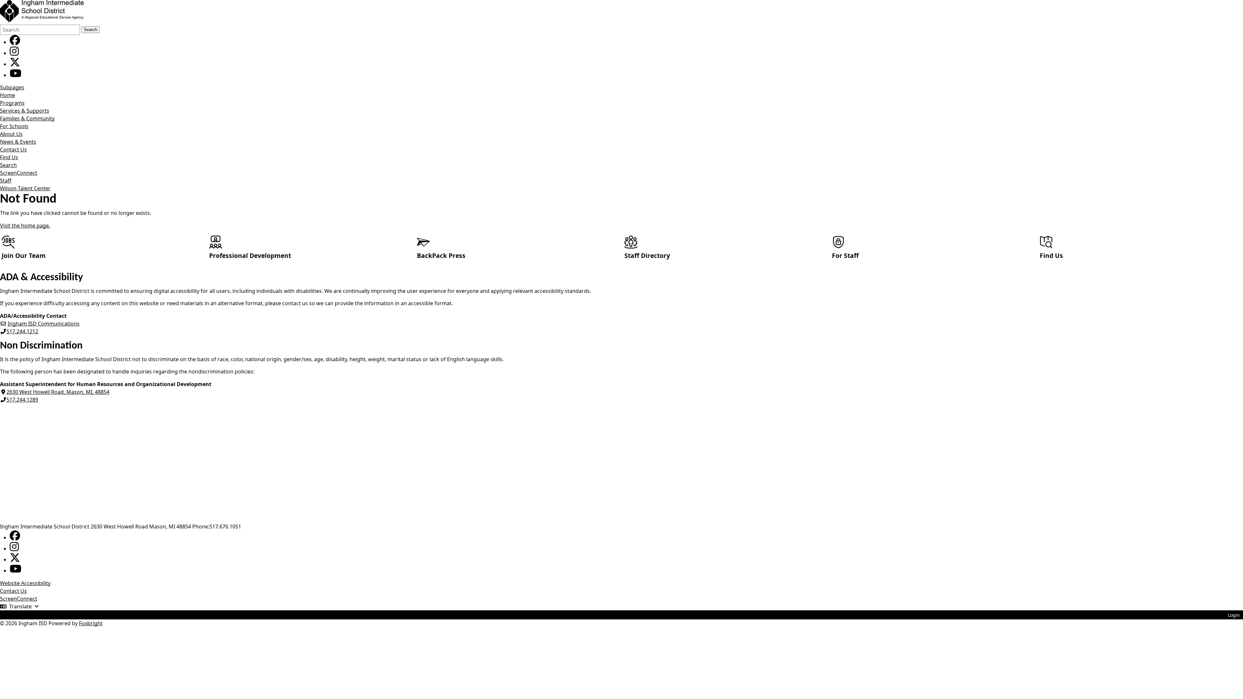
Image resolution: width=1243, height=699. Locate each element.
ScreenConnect (18, 172)
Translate (20, 606)
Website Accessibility (25, 583)
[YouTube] (15, 75)
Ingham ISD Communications (44, 323)
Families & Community (27, 118)
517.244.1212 (22, 331)
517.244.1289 (22, 399)
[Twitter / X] (15, 64)
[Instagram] (14, 53)
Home (7, 95)
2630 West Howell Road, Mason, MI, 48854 (57, 391)
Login (1234, 615)
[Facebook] (15, 42)
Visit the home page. (25, 225)
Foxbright (91, 623)
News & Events (18, 141)
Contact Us (13, 149)
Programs (12, 102)
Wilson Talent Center (25, 188)
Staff (5, 180)
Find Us (9, 157)
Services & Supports (24, 110)
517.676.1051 (225, 526)
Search (90, 29)
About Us (11, 134)
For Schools (14, 126)
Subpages (12, 87)
